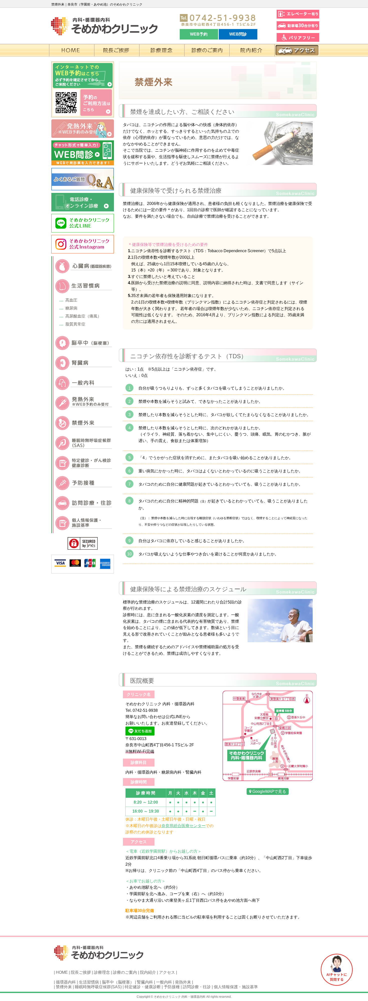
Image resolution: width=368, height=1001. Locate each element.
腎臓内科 (145, 982)
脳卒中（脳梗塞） (118, 982)
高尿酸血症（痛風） (83, 316)
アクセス (167, 972)
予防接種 (172, 987)
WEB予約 (199, 34)
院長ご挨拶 (81, 972)
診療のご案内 (125, 972)
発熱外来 (183, 982)
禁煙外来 (64, 987)
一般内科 (164, 982)
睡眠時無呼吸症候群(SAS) (98, 987)
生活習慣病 (89, 982)
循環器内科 (66, 982)
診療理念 (102, 972)
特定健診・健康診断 (143, 987)
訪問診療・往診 (197, 987)
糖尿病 (71, 308)
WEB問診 (238, 34)
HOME (62, 972)
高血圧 (71, 300)
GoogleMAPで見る (268, 791)
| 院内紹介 (147, 972)
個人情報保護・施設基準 (236, 987)
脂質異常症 (75, 324)
